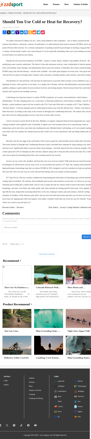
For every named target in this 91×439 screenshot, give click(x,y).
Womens (32, 382)
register (6, 385)
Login (6, 380)
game (59, 396)
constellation (62, 391)
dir (59, 417)
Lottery (60, 406)
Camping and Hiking (36, 398)
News (59, 411)
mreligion (61, 386)
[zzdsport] (11, 4)
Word (59, 401)
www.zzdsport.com (46, 435)
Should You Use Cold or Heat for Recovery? (40, 13)
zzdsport (3, 13)
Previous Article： (13, 207)
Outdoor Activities (15, 13)
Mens (30, 386)
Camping (32, 394)
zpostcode (61, 381)
